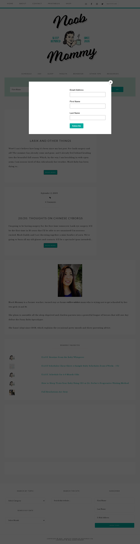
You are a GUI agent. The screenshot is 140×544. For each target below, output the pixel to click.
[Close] (111, 82)
